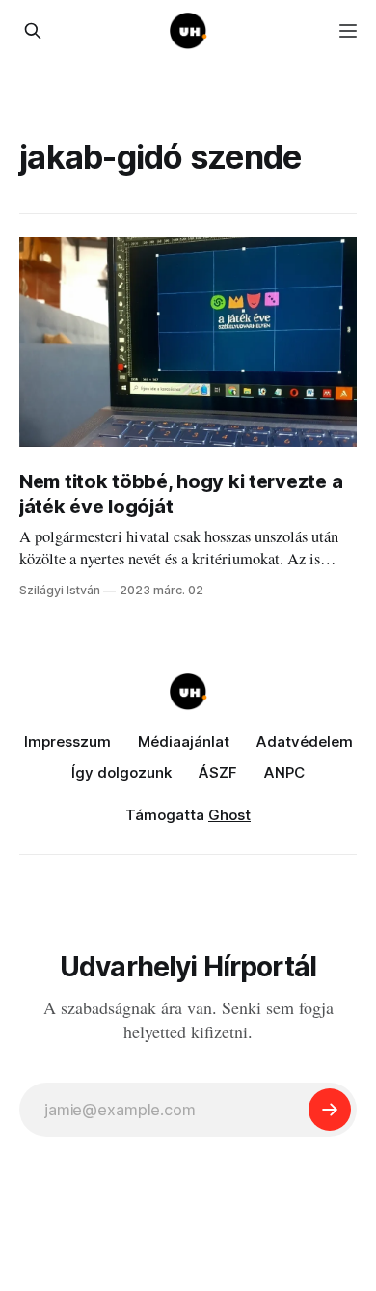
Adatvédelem (304, 741)
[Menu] (348, 30)
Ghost (229, 815)
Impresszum (67, 741)
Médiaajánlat (183, 741)
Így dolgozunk (121, 772)
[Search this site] (32, 30)
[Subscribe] (330, 1109)
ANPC (284, 772)
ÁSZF (218, 772)
